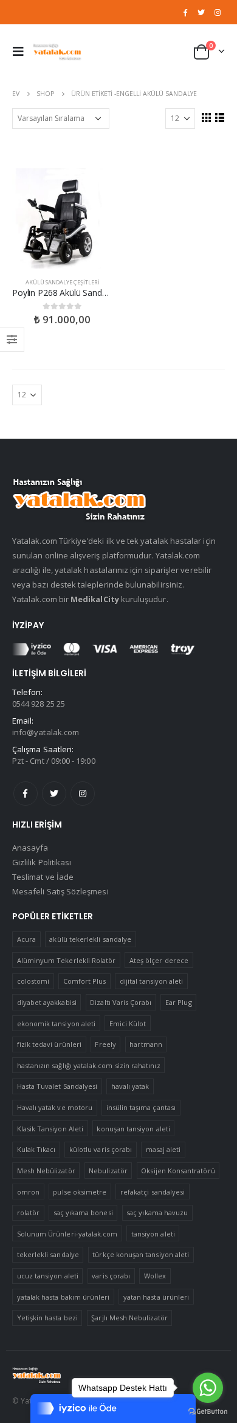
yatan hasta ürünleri (156, 1296)
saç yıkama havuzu (157, 1212)
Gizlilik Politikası (41, 862)
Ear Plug (178, 1002)
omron (28, 1191)
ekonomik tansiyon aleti (56, 1023)
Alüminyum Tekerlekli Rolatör (66, 960)
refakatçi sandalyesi (152, 1191)
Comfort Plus (84, 981)
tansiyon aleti (153, 1233)
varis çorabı (111, 1275)
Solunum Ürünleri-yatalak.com (67, 1233)
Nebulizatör (108, 1170)
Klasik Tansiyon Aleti (50, 1128)
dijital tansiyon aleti (151, 981)
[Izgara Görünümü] (206, 117)
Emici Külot (127, 1023)
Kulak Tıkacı (36, 1149)
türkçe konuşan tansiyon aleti (140, 1254)
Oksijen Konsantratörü (178, 1170)
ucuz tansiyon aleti (47, 1275)
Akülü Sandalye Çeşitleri (63, 282)
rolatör (28, 1212)
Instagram (82, 793)
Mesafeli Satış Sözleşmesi (60, 891)
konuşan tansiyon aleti (133, 1128)
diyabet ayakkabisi (47, 1002)
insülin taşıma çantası (141, 1107)
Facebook (25, 793)
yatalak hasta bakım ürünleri (63, 1296)
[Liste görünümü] (219, 117)
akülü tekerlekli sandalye (90, 939)
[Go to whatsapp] (208, 1388)
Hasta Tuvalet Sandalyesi (57, 1086)
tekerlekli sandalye (48, 1254)
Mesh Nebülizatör (46, 1170)
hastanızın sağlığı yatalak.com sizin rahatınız (88, 1065)
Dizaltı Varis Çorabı (120, 1002)
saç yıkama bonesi (83, 1212)
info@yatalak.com (45, 732)
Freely (105, 1044)
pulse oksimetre (79, 1191)
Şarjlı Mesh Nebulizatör (129, 1317)
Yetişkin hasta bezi (47, 1317)
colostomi (33, 981)
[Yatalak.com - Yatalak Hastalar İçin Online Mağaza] (57, 51)
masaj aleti (163, 1149)
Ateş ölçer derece (158, 960)
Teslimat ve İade (43, 876)
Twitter (54, 793)
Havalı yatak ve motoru (54, 1107)
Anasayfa (30, 847)
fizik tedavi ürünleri (49, 1044)
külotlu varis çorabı (100, 1149)
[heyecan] (201, 12)
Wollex (155, 1275)
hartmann (145, 1044)
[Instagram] (217, 12)
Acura (26, 939)
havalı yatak (130, 1086)
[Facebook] (185, 12)
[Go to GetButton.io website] (207, 1410)
